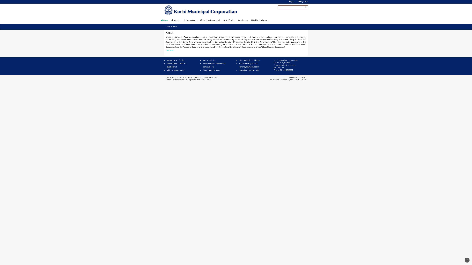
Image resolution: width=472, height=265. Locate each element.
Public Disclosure (260, 20)
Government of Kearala (176, 64)
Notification (230, 20)
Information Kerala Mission (214, 64)
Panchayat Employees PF (249, 67)
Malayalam (303, 1)
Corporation (190, 20)
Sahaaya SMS (208, 67)
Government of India (175, 60)
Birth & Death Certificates (249, 60)
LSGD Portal (172, 67)
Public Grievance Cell (211, 20)
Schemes (244, 20)
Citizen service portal (175, 70)
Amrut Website (209, 60)
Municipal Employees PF (249, 70)
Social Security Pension (248, 64)
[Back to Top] (467, 260)
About (176, 20)
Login (291, 1)
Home (165, 20)
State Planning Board (212, 70)
